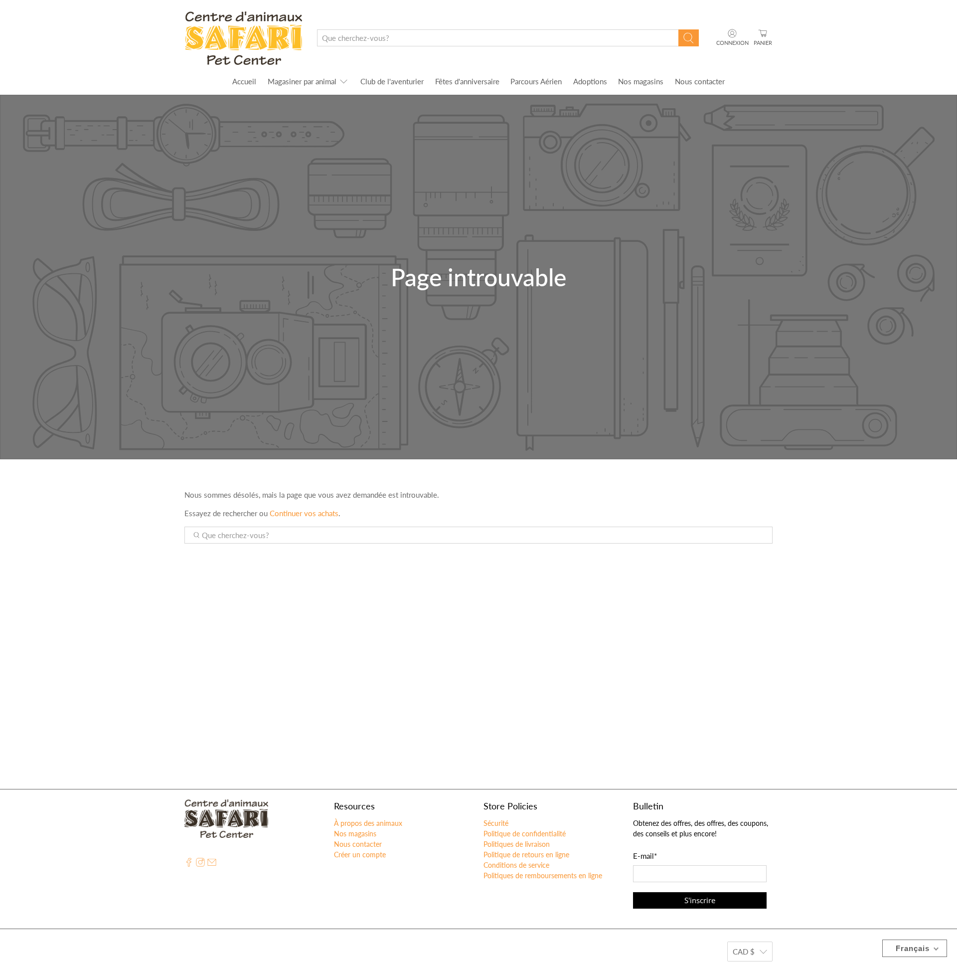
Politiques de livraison (516, 844)
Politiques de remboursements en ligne (542, 875)
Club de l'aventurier (392, 81)
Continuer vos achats (304, 513)
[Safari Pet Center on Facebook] (188, 864)
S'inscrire (699, 900)
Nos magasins (640, 81)
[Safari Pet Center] (243, 38)
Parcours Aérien (536, 81)
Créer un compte (360, 854)
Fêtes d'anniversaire (467, 81)
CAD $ (744, 951)
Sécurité (495, 823)
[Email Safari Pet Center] (211, 864)
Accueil (244, 81)
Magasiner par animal (302, 81)
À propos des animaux (368, 823)
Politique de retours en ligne (526, 854)
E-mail (645, 855)
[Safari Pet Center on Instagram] (200, 864)
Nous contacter (700, 81)
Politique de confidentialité (524, 833)
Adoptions (590, 81)
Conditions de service (516, 865)
